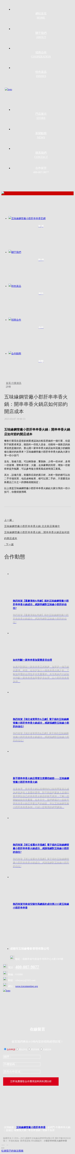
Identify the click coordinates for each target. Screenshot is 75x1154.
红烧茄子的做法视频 (12, 1150)
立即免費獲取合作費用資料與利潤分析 (31, 1081)
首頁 (9, 383)
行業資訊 (16, 383)
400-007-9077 (27, 967)
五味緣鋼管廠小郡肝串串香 (31, 1127)
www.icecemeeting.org (26, 986)
